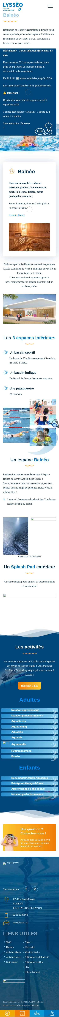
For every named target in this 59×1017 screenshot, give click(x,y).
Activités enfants (13, 957)
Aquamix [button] (16, 737)
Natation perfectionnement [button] (27, 715)
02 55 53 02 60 (20, 914)
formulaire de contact (30, 846)
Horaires (10, 947)
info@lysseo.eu (20, 922)
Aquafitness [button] (18, 721)
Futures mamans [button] (21, 751)
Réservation (30, 947)
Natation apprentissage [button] (25, 710)
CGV (27, 967)
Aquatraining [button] (19, 726)
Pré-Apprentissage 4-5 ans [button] (27, 783)
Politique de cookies (34, 962)
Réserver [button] (29, 685)
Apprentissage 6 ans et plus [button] (28, 788)
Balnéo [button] (15, 756)
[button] (6, 744)
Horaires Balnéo (17, 215)
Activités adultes (13, 952)
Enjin (37, 1005)
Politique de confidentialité (37, 957)
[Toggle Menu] (50, 6)
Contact (28, 942)
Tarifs (8, 942)
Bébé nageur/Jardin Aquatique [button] (29, 778)
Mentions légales (32, 952)
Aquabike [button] (17, 732)
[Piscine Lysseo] (13, 6)
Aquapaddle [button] (18, 744)
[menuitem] (7, 1013)
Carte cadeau (11, 962)
